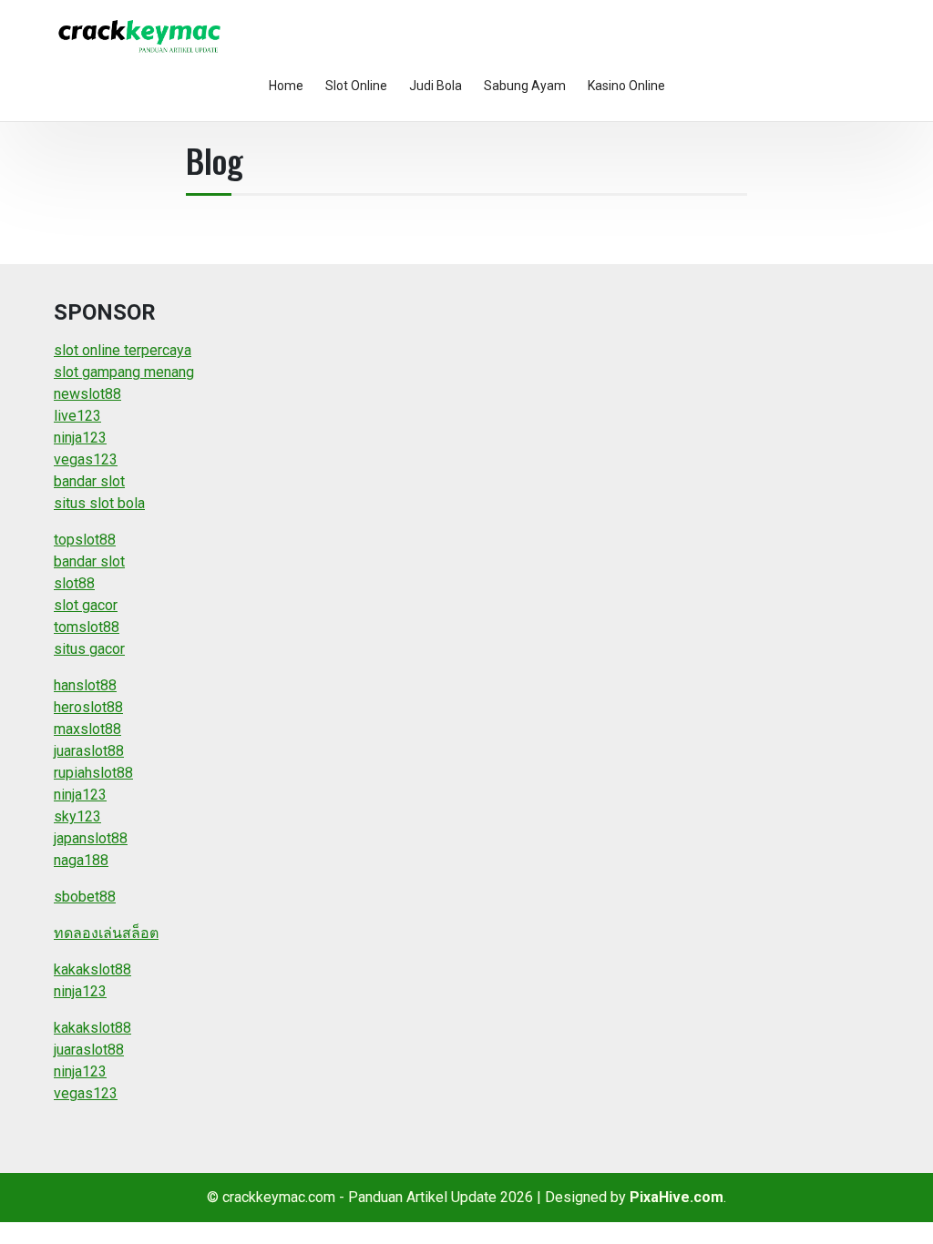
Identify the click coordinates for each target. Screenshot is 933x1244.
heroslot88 (88, 707)
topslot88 (85, 539)
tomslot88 (86, 627)
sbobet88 (85, 896)
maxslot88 (87, 729)
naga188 (81, 860)
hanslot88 (85, 685)
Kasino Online (626, 85)
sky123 (77, 816)
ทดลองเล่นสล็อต (106, 933)
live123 (77, 415)
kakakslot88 (92, 969)
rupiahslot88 (93, 772)
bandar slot (89, 481)
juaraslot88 (89, 751)
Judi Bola (435, 85)
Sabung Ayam (525, 85)
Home (286, 85)
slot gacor (86, 605)
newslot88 (87, 394)
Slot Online (356, 85)
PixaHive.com (676, 1197)
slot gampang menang (124, 372)
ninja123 (80, 437)
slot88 (74, 583)
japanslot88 (91, 838)
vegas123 (86, 459)
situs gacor (89, 649)
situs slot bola (99, 503)
